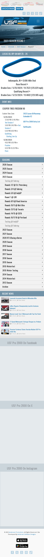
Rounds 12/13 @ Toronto (14, 209)
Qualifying (8, 133)
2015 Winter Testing (10, 270)
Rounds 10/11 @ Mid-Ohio (15, 205)
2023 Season (21, 47)
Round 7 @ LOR (11, 197)
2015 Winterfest (8, 266)
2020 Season (7, 241)
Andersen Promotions (16, 532)
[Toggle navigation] (38, 21)
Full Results (27, 126)
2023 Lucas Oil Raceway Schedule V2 (31, 115)
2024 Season (7, 172)
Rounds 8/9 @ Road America (16, 201)
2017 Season (7, 254)
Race (6, 150)
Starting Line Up (11, 136)
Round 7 (31, 47)
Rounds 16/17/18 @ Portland (16, 217)
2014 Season (7, 274)
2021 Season (7, 233)
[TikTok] (40, 13)
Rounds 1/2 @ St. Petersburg (16, 184)
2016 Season (7, 258)
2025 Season (7, 168)
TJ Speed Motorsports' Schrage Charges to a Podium (25, 322)
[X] (28, 13)
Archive (5, 286)
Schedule (11, 47)
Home (3, 47)
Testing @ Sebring (12, 180)
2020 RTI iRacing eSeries (12, 237)
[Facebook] (24, 13)
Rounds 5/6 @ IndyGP (13, 193)
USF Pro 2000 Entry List (31, 121)
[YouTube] (32, 13)
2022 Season (7, 229)
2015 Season (7, 262)
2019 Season (7, 246)
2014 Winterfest (8, 278)
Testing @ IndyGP (11, 221)
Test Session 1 (9, 122)
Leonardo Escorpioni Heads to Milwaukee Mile (23, 298)
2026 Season (7, 164)
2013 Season (7, 282)
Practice (7, 145)
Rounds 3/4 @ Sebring (13, 189)
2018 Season (7, 250)
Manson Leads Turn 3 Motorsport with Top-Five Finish (25, 314)
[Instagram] (36, 13)
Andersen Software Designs (27, 534)
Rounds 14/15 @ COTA (13, 213)
